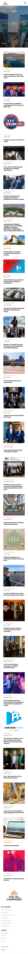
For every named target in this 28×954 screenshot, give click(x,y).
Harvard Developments (6, 909)
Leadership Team (5, 933)
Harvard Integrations (6, 923)
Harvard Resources (5, 926)
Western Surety (5, 912)
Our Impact (3, 938)
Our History (4, 936)
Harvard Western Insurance (7, 915)
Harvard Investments (6, 920)
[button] (25, 3)
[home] (5, 3)
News (2, 941)
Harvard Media (4, 917)
